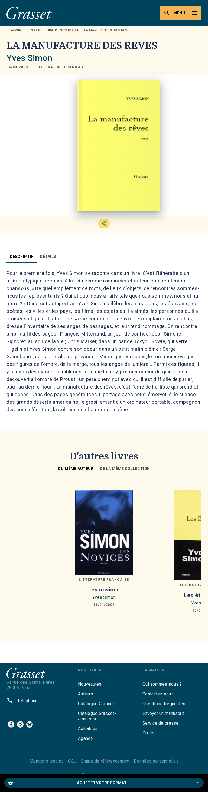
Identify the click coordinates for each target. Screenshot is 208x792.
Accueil (17, 30)
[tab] (21, 256)
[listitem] (11, 724)
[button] (61, 67)
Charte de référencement (105, 761)
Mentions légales (47, 761)
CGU (72, 761)
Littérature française (62, 30)
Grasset (34, 30)
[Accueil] (29, 13)
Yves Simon (29, 58)
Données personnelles (156, 761)
